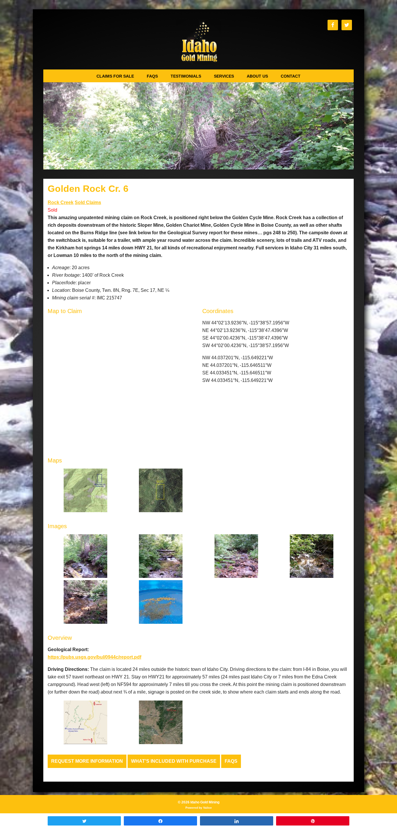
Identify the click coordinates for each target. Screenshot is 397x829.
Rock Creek (61, 202)
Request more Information (87, 761)
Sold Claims (88, 202)
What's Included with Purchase (174, 761)
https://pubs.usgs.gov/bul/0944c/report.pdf (94, 657)
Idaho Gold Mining (198, 42)
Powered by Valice (198, 807)
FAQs (231, 761)
